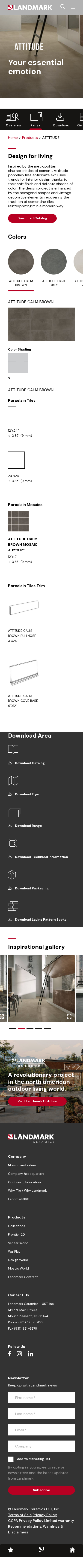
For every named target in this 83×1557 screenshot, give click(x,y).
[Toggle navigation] (72, 7)
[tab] (21, 270)
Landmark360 (18, 1199)
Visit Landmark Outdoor (37, 1101)
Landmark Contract (23, 1277)
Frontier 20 (16, 1234)
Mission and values (22, 1165)
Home (13, 137)
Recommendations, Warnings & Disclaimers (35, 1529)
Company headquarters (26, 1174)
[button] (12, 1028)
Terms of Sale (20, 1514)
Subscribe (41, 1490)
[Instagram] (19, 1353)
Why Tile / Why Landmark (27, 1190)
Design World (18, 1260)
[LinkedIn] (30, 1353)
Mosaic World (18, 1268)
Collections (16, 1226)
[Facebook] (9, 1353)
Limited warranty (59, 1520)
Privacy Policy (45, 1514)
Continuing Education (24, 1182)
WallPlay (14, 1251)
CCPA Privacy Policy (25, 1520)
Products (30, 137)
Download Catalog (32, 218)
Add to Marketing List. (34, 1459)
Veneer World (18, 1243)
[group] (12, 119)
